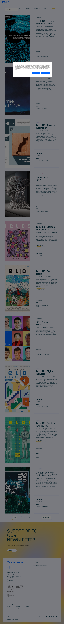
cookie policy (29, 69)
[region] (32, 69)
